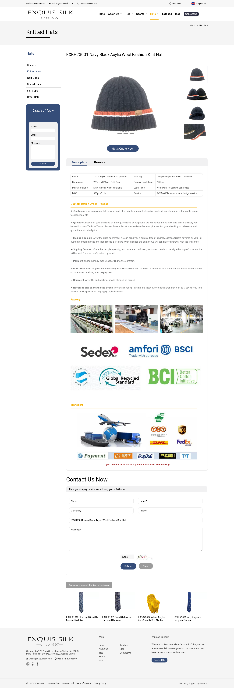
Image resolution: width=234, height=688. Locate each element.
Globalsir (203, 683)
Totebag (124, 645)
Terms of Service (83, 683)
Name (74, 496)
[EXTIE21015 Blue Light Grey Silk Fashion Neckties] (82, 603)
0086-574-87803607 (89, 3)
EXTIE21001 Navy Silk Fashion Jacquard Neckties (117, 619)
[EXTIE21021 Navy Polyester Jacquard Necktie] (190, 603)
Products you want (81, 515)
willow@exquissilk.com (62, 3)
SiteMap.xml (68, 683)
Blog (122, 649)
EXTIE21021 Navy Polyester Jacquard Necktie (188, 619)
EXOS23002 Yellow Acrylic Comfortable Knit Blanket (151, 619)
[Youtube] (179, 3)
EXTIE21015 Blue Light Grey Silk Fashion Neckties (82, 619)
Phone (142, 506)
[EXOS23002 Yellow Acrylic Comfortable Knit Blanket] (154, 603)
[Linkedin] (174, 3)
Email (142, 496)
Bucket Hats (34, 84)
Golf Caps (33, 77)
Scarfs (102, 656)
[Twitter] (169, 3)
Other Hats (33, 97)
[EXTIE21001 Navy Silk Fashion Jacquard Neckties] (118, 603)
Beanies (31, 65)
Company (75, 506)
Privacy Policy (100, 683)
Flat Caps (32, 90)
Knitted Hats (34, 71)
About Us (103, 649)
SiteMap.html (54, 683)
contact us (35, 3)
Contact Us (191, 13)
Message (76, 528)
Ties (101, 652)
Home (102, 645)
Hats (101, 660)
